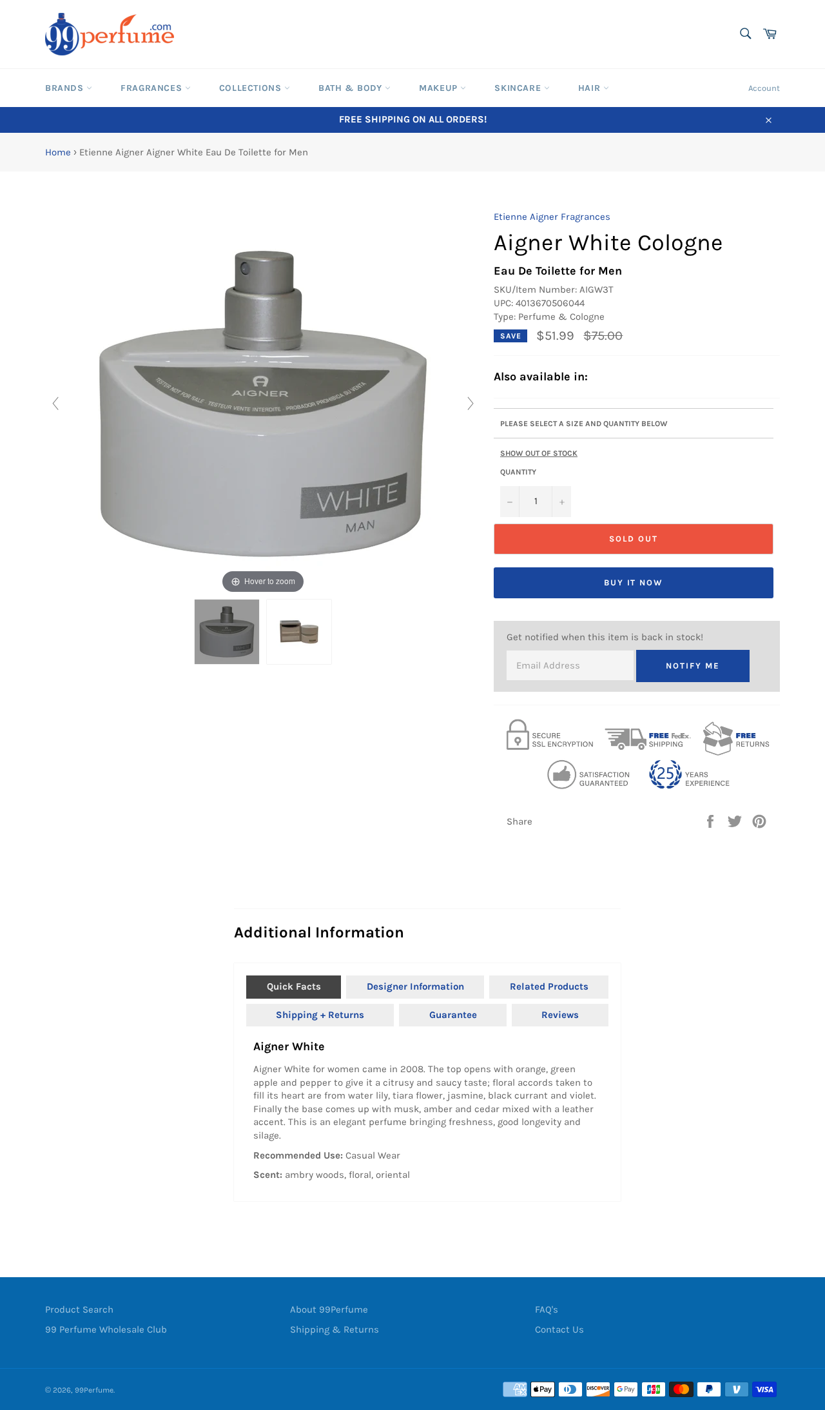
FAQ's (546, 1309)
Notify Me (693, 666)
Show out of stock (539, 453)
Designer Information (415, 986)
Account (764, 88)
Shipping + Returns (320, 1015)
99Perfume (94, 1390)
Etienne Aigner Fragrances (552, 216)
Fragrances (153, 88)
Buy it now (634, 582)
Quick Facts (294, 986)
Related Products (549, 986)
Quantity (518, 471)
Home (58, 152)
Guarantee (453, 1015)
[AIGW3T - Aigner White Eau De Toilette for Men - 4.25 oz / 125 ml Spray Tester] (227, 632)
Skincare (518, 88)
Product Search (79, 1309)
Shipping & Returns (334, 1329)
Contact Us (559, 1329)
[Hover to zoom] (263, 403)
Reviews (560, 1015)
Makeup (439, 88)
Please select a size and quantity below (584, 423)
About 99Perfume (329, 1309)
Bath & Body (351, 88)
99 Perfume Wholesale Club (106, 1329)
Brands (65, 88)
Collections (251, 88)
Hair (590, 88)
